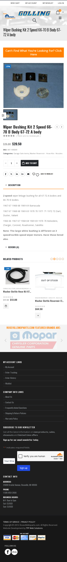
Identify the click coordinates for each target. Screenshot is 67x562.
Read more (6, 315)
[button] (51, 259)
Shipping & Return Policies (15, 409)
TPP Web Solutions (34, 524)
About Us (8, 393)
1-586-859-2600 (10, 488)
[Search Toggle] (34, 20)
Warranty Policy (11, 414)
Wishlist (8, 379)
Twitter (11, 174)
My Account (31, 3)
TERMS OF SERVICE (11, 518)
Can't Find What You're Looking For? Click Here (33, 52)
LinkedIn (16, 174)
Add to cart (31, 163)
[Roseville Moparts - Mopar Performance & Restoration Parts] (9, 16)
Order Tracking (11, 368)
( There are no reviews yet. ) (28, 136)
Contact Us (9, 398)
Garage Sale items (21, 153)
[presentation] (5, 338)
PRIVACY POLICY (28, 518)
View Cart (15, 3)
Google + (22, 174)
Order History (10, 374)
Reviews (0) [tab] (13, 247)
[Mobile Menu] (60, 18)
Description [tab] (14, 185)
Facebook (5, 174)
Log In (61, 3)
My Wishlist (48, 3)
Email (28, 174)
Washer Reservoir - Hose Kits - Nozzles (46, 153)
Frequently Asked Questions (16, 404)
